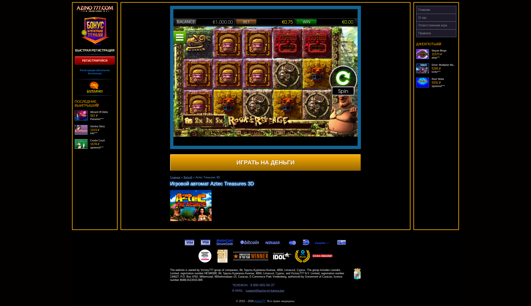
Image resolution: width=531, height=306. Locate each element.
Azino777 (260, 301)
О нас (422, 17)
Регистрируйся (94, 60)
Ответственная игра (432, 25)
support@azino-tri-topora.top (265, 290)
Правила (424, 33)
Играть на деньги (265, 162)
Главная (424, 9)
